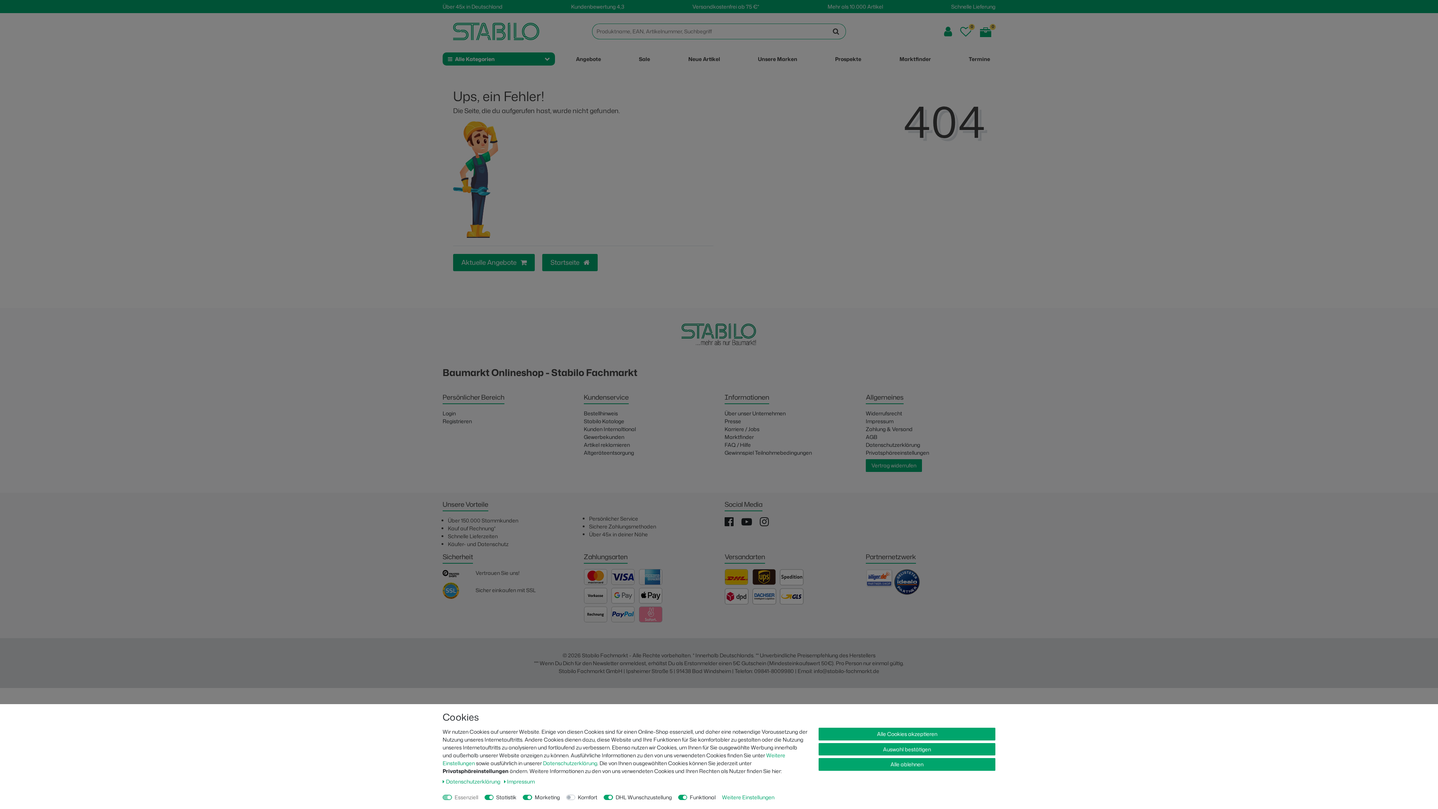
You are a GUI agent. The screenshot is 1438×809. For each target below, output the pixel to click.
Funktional (703, 797)
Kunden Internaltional (610, 429)
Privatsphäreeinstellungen (897, 452)
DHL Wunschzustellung (644, 797)
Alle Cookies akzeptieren (907, 733)
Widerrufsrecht (884, 413)
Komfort (587, 797)
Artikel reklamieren (607, 444)
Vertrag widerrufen (893, 465)
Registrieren (457, 421)
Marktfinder (739, 436)
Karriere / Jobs (742, 429)
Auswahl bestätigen (907, 749)
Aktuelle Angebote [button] (489, 262)
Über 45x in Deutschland (473, 6)
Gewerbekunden (604, 436)
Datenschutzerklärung (893, 444)
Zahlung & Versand (889, 429)
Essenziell (466, 797)
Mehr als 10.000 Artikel (855, 6)
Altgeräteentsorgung (609, 452)
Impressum (880, 421)
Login (449, 413)
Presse (733, 421)
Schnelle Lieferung (973, 6)
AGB (871, 436)
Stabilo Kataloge (604, 421)
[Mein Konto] (948, 31)
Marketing (547, 797)
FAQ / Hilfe (738, 444)
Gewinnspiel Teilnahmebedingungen (768, 452)
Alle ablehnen (907, 764)
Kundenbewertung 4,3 (597, 6)
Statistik (506, 797)
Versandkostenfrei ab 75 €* (725, 6)
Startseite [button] (565, 262)
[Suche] (836, 31)
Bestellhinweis (601, 413)
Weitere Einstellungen (748, 797)
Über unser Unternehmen (755, 413)
